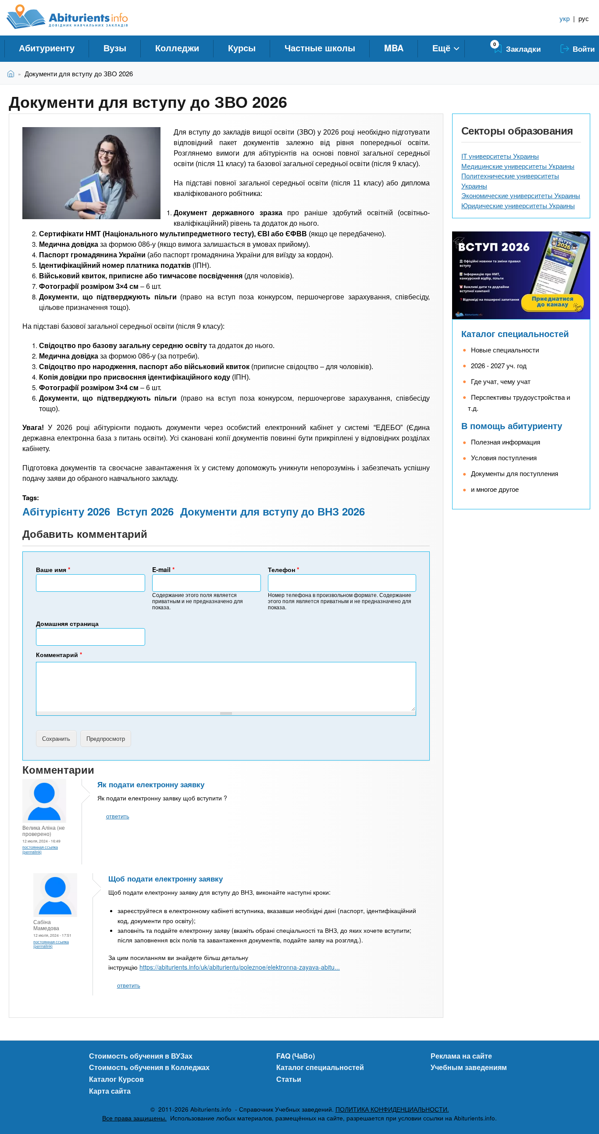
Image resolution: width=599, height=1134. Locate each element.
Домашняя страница (67, 623)
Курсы (242, 47)
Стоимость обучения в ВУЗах (141, 1056)
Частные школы (320, 47)
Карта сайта (110, 1091)
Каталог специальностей (515, 333)
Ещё (441, 47)
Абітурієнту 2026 (66, 511)
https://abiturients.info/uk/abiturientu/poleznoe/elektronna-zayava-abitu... (239, 967)
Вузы (114, 47)
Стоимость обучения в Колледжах (149, 1067)
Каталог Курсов (116, 1079)
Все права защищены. (134, 1118)
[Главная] (77, 16)
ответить (117, 816)
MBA (393, 47)
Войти (584, 48)
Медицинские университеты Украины (517, 166)
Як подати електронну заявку (150, 784)
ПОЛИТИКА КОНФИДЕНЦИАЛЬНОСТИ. (392, 1109)
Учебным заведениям (469, 1067)
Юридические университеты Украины (518, 205)
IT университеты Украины (500, 155)
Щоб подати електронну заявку (165, 878)
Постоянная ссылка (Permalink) (40, 849)
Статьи (288, 1079)
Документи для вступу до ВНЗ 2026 (272, 511)
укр (565, 18)
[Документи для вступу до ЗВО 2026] (91, 173)
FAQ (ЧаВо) (295, 1056)
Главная (12, 73)
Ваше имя (53, 569)
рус (583, 18)
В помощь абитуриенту (511, 425)
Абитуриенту (47, 47)
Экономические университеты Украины (520, 195)
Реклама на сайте (461, 1056)
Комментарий (59, 654)
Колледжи (177, 47)
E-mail (163, 569)
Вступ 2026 (145, 511)
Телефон (283, 569)
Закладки (523, 48)
